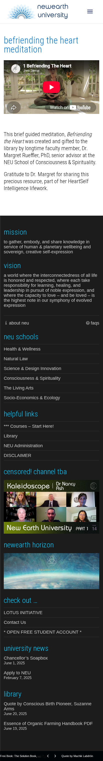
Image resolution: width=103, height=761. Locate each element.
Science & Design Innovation (32, 368)
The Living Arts (19, 387)
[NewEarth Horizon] (51, 570)
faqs (95, 323)
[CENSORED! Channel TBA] (51, 506)
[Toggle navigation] (90, 11)
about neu (19, 323)
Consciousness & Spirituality (32, 378)
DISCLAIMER (17, 455)
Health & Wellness (22, 349)
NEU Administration (23, 445)
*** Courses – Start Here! (29, 426)
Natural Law (16, 358)
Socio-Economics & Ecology (32, 397)
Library (11, 435)
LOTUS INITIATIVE (23, 612)
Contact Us (15, 622)
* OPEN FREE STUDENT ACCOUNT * (43, 632)
